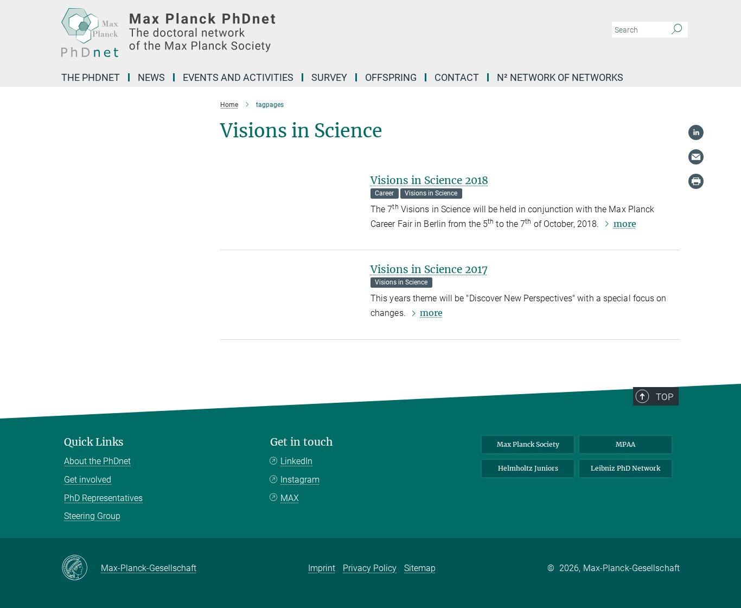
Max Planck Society (528, 444)
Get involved (87, 479)
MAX (289, 498)
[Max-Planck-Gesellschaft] (81, 568)
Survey (329, 77)
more (625, 223)
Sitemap (420, 568)
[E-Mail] (696, 157)
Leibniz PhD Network (625, 468)
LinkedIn (296, 461)
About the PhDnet (97, 461)
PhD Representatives (103, 498)
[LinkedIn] (696, 132)
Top (664, 396)
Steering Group (92, 516)
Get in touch (301, 442)
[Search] (677, 29)
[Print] (696, 181)
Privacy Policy (370, 568)
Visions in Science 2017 (429, 269)
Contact (457, 77)
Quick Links (94, 442)
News (151, 77)
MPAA (625, 444)
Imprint (321, 568)
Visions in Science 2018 (429, 180)
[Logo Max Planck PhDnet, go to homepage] (264, 32)
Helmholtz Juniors (528, 468)
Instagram (300, 479)
